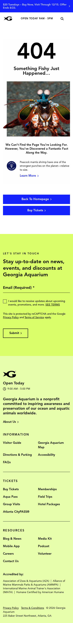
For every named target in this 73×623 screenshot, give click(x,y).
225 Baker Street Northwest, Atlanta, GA (27, 615)
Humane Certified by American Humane (40, 592)
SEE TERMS (52, 304)
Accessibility (46, 455)
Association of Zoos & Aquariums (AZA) (26, 581)
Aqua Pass (10, 497)
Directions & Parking (17, 455)
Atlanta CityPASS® (16, 512)
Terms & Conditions (32, 608)
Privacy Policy (11, 317)
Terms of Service (34, 317)
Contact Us (11, 561)
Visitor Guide (12, 443)
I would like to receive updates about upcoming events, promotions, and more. (36, 303)
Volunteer (44, 554)
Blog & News (12, 539)
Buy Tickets (11, 489)
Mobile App (11, 546)
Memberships (47, 489)
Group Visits (11, 504)
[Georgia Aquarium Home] (8, 18)
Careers (8, 554)
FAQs (7, 462)
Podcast (43, 546)
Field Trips (45, 497)
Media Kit (45, 539)
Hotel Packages (49, 504)
